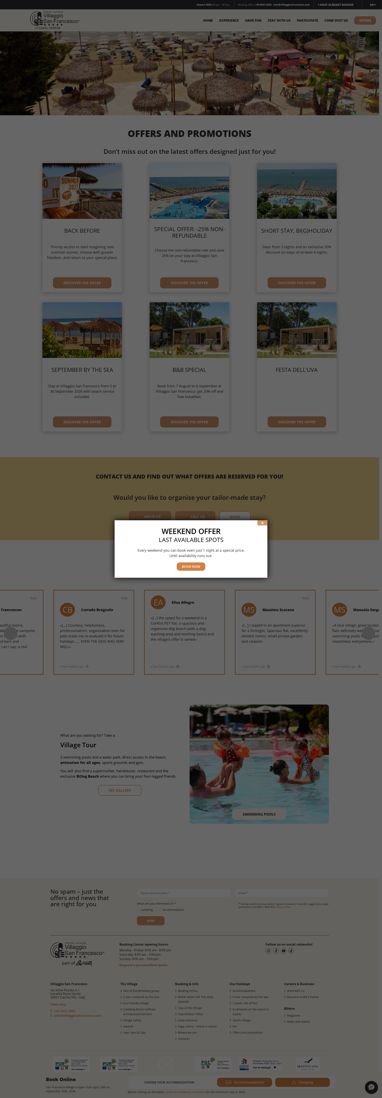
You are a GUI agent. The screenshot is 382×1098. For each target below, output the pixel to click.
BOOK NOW (191, 566)
